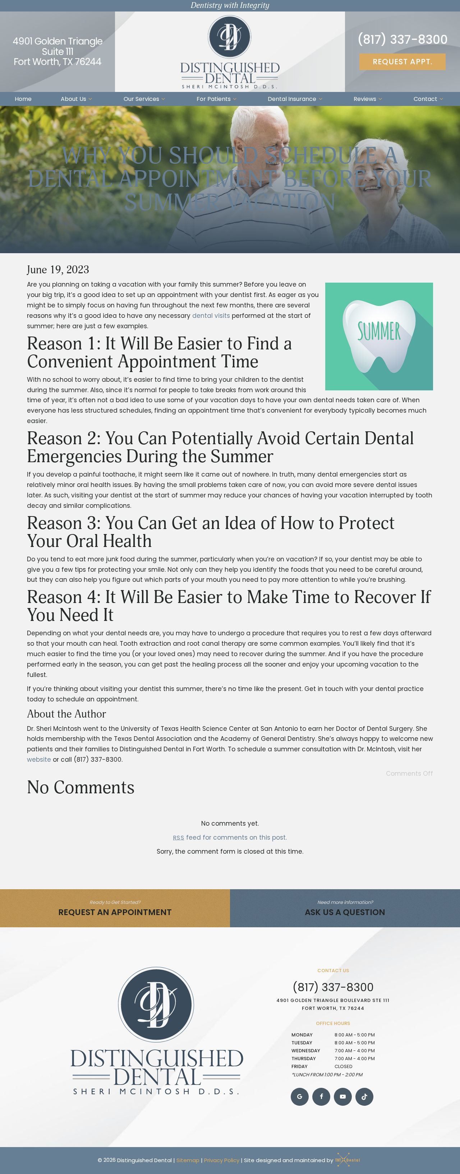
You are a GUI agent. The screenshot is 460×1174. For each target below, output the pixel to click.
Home (23, 99)
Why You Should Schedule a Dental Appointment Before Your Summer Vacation (230, 179)
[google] (300, 1097)
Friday (299, 1066)
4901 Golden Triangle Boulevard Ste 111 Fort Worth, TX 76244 (333, 1004)
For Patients (214, 99)
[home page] (230, 51)
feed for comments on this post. (229, 837)
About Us (73, 99)
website (39, 759)
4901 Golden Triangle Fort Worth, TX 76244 (57, 51)
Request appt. (402, 61)
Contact (425, 99)
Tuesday (301, 1042)
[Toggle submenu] (90, 99)
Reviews (365, 99)
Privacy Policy (221, 1160)
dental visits (211, 315)
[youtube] (343, 1097)
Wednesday (305, 1050)
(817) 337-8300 (402, 39)
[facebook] (321, 1097)
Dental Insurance (292, 99)
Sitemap (187, 1160)
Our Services (141, 99)
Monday (302, 1034)
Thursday (303, 1058)
